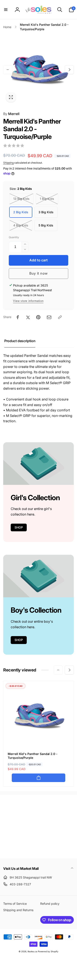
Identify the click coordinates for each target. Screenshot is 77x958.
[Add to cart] (38, 778)
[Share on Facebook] (18, 317)
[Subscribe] (65, 837)
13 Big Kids (21, 198)
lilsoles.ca (32, 951)
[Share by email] (49, 317)
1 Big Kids (47, 198)
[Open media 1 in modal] (38, 70)
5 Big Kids (45, 225)
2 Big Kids (20, 212)
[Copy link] (60, 317)
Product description (19, 341)
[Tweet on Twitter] (28, 317)
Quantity (14, 237)
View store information (28, 301)
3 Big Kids (45, 212)
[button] (5, 9)
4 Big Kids (20, 225)
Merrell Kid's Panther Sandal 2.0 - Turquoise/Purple (33, 755)
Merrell (11, 114)
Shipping (8, 162)
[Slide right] (69, 69)
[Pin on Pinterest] (38, 317)
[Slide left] (7, 69)
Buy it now (38, 273)
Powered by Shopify (48, 951)
